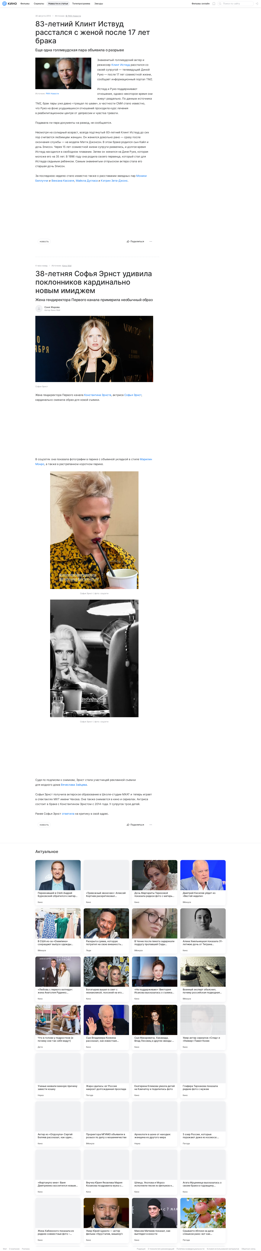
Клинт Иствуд (120, 64)
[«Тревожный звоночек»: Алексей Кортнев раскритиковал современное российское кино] (106, 882)
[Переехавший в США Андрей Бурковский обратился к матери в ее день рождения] (58, 882)
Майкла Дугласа (87, 180)
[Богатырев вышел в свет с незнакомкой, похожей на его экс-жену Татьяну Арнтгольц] (106, 979)
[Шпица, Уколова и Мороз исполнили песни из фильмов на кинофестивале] (154, 1172)
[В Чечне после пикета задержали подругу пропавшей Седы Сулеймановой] (154, 931)
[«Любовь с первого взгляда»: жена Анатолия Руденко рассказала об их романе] (58, 979)
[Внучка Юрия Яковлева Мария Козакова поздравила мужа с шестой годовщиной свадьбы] (106, 1172)
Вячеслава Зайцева (74, 784)
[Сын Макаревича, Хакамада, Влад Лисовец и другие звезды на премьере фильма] (154, 1027)
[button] (94, 349)
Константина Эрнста (97, 395)
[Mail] (4, 3)
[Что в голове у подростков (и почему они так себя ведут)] (58, 1027)
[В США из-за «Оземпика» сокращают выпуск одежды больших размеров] (58, 931)
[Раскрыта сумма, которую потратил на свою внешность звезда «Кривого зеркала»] (106, 931)
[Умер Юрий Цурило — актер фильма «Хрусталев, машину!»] (106, 1220)
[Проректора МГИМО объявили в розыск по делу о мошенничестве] (106, 1124)
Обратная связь (249, 1249)
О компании (14, 1249)
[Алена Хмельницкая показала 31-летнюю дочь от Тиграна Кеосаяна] (203, 931)
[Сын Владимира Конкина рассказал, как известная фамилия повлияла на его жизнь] (106, 1027)
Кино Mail (66, 265)
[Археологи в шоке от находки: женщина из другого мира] (154, 1124)
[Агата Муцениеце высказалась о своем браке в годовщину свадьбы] (203, 1172)
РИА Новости (52, 93)
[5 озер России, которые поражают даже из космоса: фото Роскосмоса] (203, 1124)
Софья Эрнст (132, 395)
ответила (68, 813)
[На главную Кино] (12, 3)
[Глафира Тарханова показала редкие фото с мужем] (203, 1075)
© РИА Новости (73, 16)
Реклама (26, 1249)
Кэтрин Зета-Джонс (114, 180)
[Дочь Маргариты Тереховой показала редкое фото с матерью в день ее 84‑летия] (154, 882)
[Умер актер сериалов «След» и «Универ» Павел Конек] (203, 1027)
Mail (5, 1249)
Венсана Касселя (63, 180)
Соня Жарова (52, 307)
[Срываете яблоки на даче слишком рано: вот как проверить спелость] (203, 1220)
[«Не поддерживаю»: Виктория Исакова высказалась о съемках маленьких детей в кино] (154, 979)
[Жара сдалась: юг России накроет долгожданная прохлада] (106, 1075)
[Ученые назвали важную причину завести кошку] (58, 1075)
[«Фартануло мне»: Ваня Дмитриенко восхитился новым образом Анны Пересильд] (58, 1172)
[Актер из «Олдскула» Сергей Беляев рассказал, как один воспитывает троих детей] (58, 1124)
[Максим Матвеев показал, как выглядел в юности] (154, 1220)
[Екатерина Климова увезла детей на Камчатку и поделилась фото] (154, 1075)
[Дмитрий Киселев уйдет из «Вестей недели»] (203, 882)
